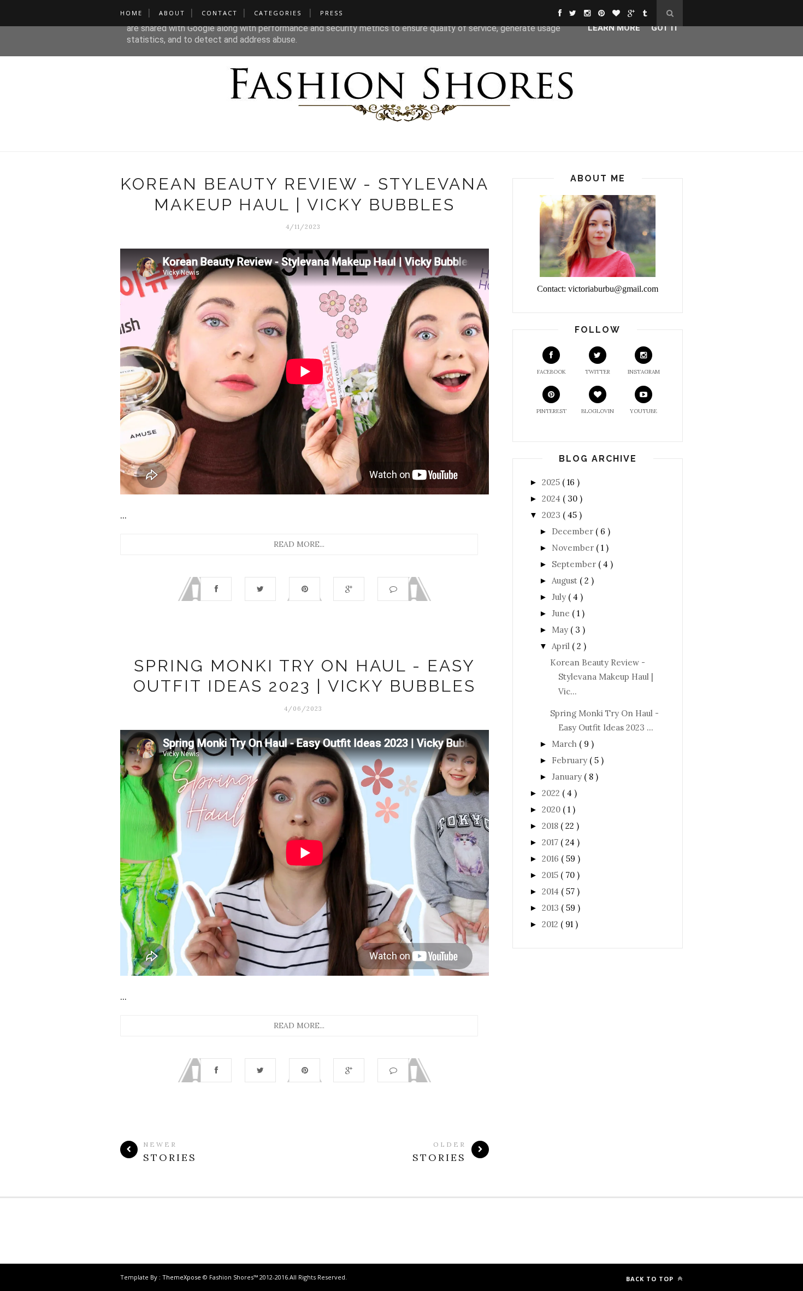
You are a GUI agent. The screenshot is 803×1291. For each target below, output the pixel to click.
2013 (551, 908)
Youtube (643, 411)
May (561, 629)
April (562, 646)
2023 (552, 515)
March (565, 744)
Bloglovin (597, 411)
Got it (665, 28)
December (573, 531)
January (568, 776)
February (570, 760)
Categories (278, 13)
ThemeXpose (181, 1277)
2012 (551, 924)
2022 (552, 793)
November (574, 548)
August (566, 580)
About (172, 13)
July (560, 597)
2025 (552, 482)
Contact (220, 13)
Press (331, 13)
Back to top (651, 1279)
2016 (551, 858)
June (562, 613)
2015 (551, 875)
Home (131, 13)
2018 (551, 826)
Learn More (614, 28)
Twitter (597, 371)
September (575, 564)
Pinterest (551, 411)
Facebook (551, 371)
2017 (551, 842)
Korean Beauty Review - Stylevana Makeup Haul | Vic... (601, 677)
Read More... (299, 544)
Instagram (644, 371)
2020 (552, 809)
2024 (552, 498)
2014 (551, 891)
